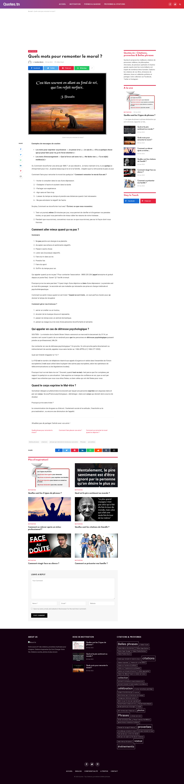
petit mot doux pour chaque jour (126, 710)
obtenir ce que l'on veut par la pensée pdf (129, 701)
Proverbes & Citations (114, 4)
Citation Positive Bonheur (139, 651)
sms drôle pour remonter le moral (127, 731)
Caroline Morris (38, 62)
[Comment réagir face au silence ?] (49, 546)
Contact (114, 771)
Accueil (62, 4)
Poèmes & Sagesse (92, 4)
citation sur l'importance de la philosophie (129, 668)
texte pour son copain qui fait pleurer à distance (130, 737)
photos (140, 710)
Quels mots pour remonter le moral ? (144, 139)
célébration (125, 688)
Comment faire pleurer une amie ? (70, 430)
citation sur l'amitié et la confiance (127, 665)
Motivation (75, 4)
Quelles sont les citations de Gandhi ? (92, 527)
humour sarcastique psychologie (144, 689)
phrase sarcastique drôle (124, 719)
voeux (138, 741)
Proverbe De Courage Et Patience (126, 727)
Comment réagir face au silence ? (43, 563)
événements (126, 746)
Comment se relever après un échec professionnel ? (44, 528)
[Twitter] (21, 154)
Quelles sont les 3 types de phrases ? (45, 493)
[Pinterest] (21, 171)
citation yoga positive (143, 671)
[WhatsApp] (21, 160)
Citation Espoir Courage (124, 651)
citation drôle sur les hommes (126, 648)
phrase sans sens (136, 716)
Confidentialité (91, 771)
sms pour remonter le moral (145, 731)
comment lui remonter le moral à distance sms (131, 681)
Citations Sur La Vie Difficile (138, 662)
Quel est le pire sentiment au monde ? (92, 493)
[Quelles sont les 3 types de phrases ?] (49, 475)
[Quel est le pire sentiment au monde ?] (96, 475)
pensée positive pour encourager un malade (129, 706)
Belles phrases (34, 442)
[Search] (180, 4)
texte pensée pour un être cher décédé (128, 734)
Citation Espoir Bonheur (142, 648)
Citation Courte (144, 644)
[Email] (21, 176)
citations (44, 442)
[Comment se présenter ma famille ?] (96, 546)
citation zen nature (140, 674)
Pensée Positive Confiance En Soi (127, 704)
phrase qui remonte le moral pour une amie (64, 442)
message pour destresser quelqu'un (127, 698)
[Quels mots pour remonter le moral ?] (67, 134)
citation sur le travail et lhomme (127, 671)
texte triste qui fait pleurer (125, 741)
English (78, 771)
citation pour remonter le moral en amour (129, 659)
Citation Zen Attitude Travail (125, 674)
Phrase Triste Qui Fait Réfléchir (141, 719)
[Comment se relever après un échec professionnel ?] (49, 509)
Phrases (83, 442)
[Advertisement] (92, 31)
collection (123, 677)
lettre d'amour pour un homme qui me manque (131, 695)
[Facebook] (21, 149)
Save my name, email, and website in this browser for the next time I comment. (59, 609)
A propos (104, 771)
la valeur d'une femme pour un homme (128, 692)
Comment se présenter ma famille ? (91, 563)
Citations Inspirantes (123, 662)
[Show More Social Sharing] (92, 68)
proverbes (91, 442)
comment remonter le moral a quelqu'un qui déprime (132, 684)
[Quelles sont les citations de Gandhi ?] (96, 509)
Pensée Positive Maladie (144, 704)
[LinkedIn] (21, 165)
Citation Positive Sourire (124, 654)
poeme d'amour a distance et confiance (128, 722)
